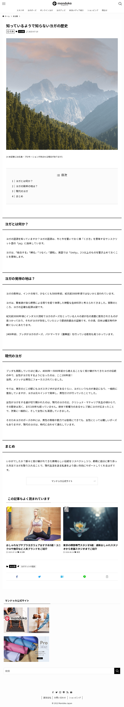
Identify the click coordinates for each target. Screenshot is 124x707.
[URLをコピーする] (107, 576)
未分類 (21, 31)
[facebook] (53, 692)
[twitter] (56, 692)
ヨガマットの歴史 (28, 566)
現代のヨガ (22, 191)
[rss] (67, 692)
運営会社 (47, 697)
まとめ (19, 196)
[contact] (71, 692)
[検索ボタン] (120, 4)
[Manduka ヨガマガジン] (61, 4)
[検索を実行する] (117, 671)
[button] (17, 576)
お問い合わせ (60, 697)
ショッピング (75, 697)
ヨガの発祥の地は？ (27, 186)
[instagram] (60, 692)
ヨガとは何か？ (24, 181)
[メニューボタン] (4, 4)
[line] (63, 692)
